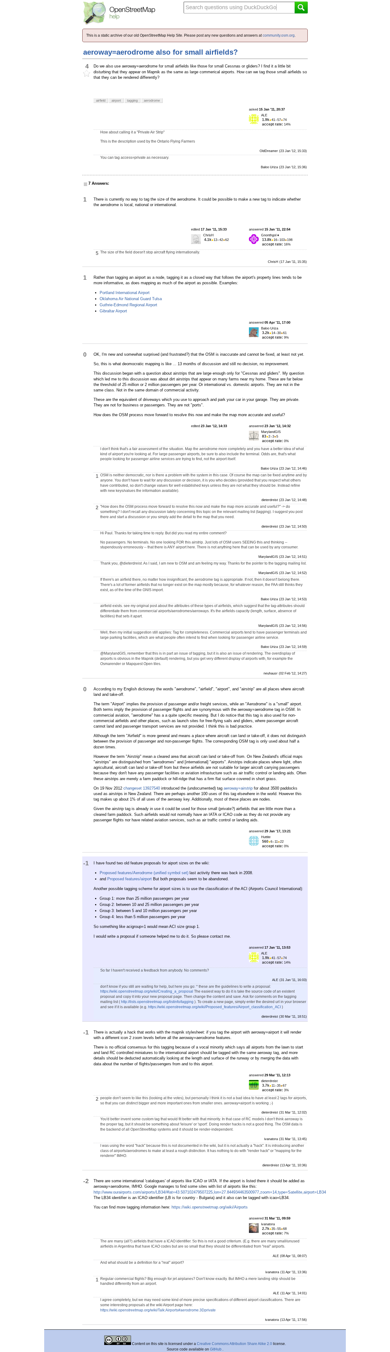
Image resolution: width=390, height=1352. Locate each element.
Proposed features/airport (129, 879)
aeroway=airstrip (238, 788)
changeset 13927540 (141, 788)
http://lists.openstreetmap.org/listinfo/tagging (157, 1002)
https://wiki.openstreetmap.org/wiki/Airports (210, 1207)
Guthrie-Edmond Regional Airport (128, 305)
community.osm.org (279, 35)
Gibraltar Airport (113, 311)
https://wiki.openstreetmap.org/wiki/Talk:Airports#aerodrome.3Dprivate (158, 1310)
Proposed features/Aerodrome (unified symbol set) (144, 872)
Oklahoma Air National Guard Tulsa (131, 298)
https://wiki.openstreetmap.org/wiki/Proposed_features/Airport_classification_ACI (214, 1007)
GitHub (216, 1349)
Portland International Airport (125, 292)
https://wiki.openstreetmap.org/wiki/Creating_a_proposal (146, 991)
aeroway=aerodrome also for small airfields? (160, 52)
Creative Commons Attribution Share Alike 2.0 (234, 1344)
